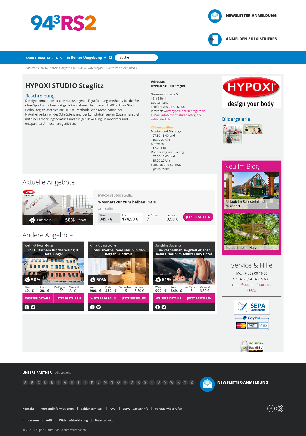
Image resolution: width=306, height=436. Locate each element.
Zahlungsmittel (91, 408)
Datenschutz (104, 420)
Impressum (30, 420)
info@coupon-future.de (253, 284)
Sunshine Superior (168, 245)
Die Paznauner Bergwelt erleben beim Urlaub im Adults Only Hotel (184, 252)
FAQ (112, 408)
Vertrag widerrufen (168, 408)
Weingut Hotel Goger (39, 245)
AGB (49, 420)
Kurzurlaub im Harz (241, 247)
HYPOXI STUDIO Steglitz (115, 195)
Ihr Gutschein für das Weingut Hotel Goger (53, 252)
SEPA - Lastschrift (135, 408)
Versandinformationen (57, 408)
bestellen (198, 217)
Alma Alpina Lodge (103, 245)
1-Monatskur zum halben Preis (127, 201)
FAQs (253, 290)
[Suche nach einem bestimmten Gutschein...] (110, 57)
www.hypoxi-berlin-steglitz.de (184, 111)
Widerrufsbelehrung (73, 420)
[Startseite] (106, 23)
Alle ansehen (64, 372)
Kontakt (28, 408)
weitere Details (37, 298)
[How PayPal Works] (252, 323)
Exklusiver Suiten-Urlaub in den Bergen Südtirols (118, 252)
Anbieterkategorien (42, 58)
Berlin (108, 209)
